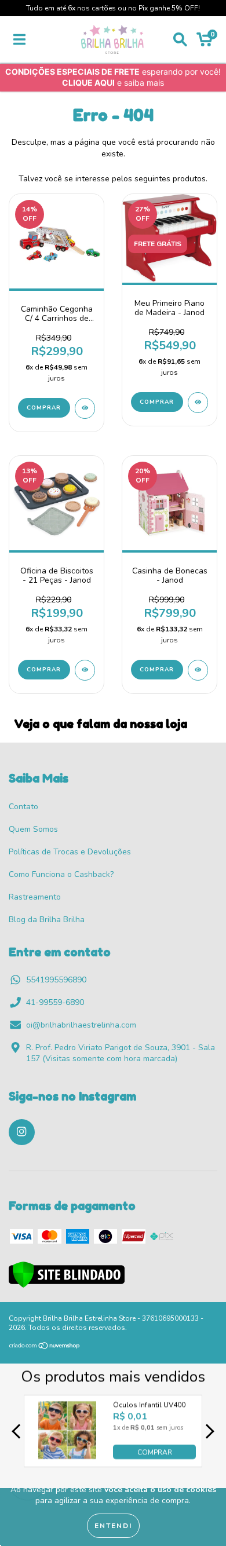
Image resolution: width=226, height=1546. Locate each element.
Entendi (113, 1525)
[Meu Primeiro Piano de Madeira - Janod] (198, 402)
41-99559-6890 (55, 1002)
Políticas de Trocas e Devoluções (70, 851)
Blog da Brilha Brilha (47, 919)
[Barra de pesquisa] (180, 40)
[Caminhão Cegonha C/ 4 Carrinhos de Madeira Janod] (85, 408)
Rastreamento (35, 896)
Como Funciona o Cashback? (61, 874)
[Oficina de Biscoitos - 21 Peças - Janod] (85, 670)
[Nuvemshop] (45, 1347)
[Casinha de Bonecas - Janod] (198, 670)
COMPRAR (154, 1452)
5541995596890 (56, 979)
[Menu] (19, 40)
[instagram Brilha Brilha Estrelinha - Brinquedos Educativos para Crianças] (22, 1132)
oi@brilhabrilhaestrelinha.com (81, 1024)
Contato (23, 806)
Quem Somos (33, 829)
